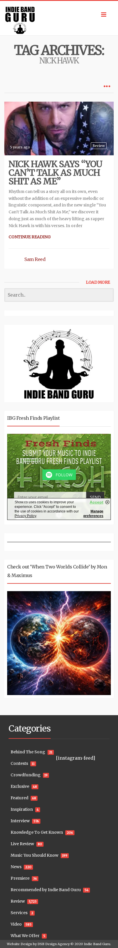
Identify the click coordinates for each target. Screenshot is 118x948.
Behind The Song (28, 751)
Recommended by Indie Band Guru (46, 889)
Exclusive (20, 786)
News (16, 866)
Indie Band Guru (97, 944)
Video (16, 924)
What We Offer (25, 935)
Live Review (22, 843)
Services (19, 912)
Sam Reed (34, 259)
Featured (19, 797)
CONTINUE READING (30, 236)
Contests (19, 763)
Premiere (20, 878)
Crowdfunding (26, 774)
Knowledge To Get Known (37, 832)
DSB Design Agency (54, 944)
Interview (20, 820)
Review (99, 146)
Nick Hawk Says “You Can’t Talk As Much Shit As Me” (55, 172)
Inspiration (22, 809)
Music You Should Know (34, 855)
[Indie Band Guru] (59, 18)
